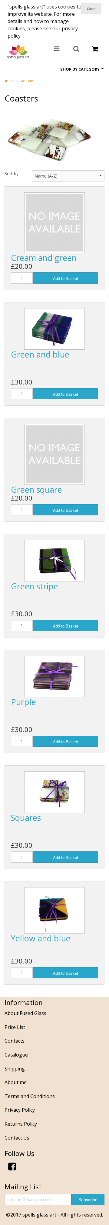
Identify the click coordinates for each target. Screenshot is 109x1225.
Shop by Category (80, 69)
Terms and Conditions (30, 1096)
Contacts (15, 1040)
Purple (23, 701)
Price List (15, 1027)
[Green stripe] (54, 560)
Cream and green (44, 257)
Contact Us (17, 1137)
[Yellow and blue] (54, 909)
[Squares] (54, 791)
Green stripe (34, 586)
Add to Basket (65, 278)
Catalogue (16, 1054)
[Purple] (54, 675)
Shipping (15, 1068)
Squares (26, 817)
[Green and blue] (54, 328)
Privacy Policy (20, 1110)
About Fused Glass (25, 1013)
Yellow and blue (41, 938)
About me (16, 1082)
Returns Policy (21, 1123)
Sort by (11, 173)
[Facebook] (12, 1167)
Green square (36, 489)
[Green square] (54, 453)
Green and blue (40, 354)
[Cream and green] (54, 222)
